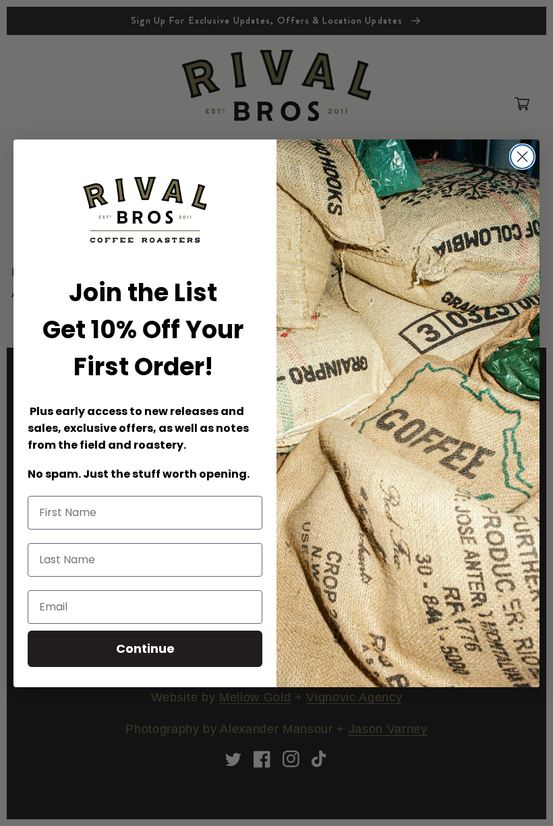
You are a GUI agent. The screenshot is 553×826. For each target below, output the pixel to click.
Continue (145, 648)
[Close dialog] (522, 156)
